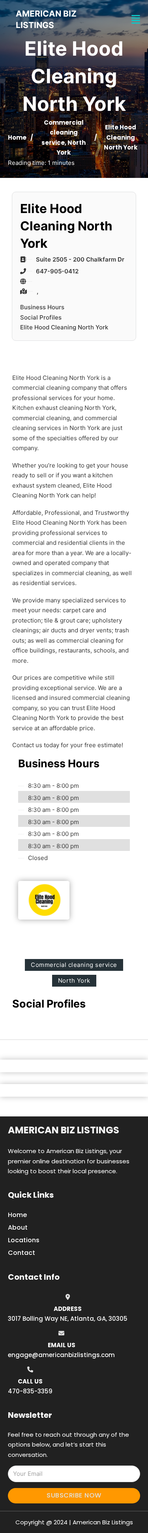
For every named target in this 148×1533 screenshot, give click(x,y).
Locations (23, 1240)
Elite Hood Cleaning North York (64, 327)
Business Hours (42, 307)
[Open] (135, 19)
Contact (21, 1252)
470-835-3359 (30, 1391)
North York (74, 980)
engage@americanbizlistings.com (61, 1355)
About (18, 1227)
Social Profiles (41, 317)
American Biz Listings (63, 1130)
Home (17, 137)
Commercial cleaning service (62, 132)
